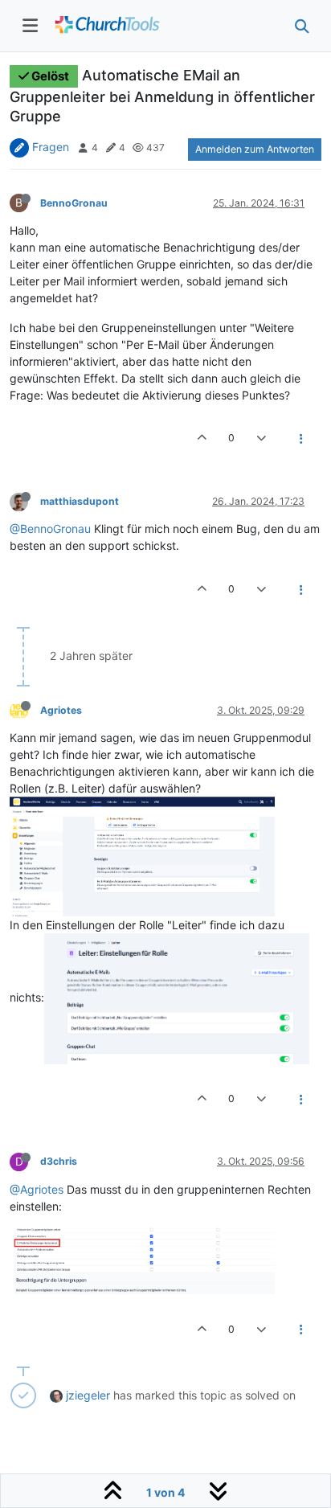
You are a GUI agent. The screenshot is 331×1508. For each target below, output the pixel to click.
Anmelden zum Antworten (254, 149)
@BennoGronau (50, 528)
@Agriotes (36, 1189)
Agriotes (61, 710)
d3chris (58, 1161)
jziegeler (88, 1395)
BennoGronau (74, 203)
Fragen (50, 147)
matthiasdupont (79, 501)
